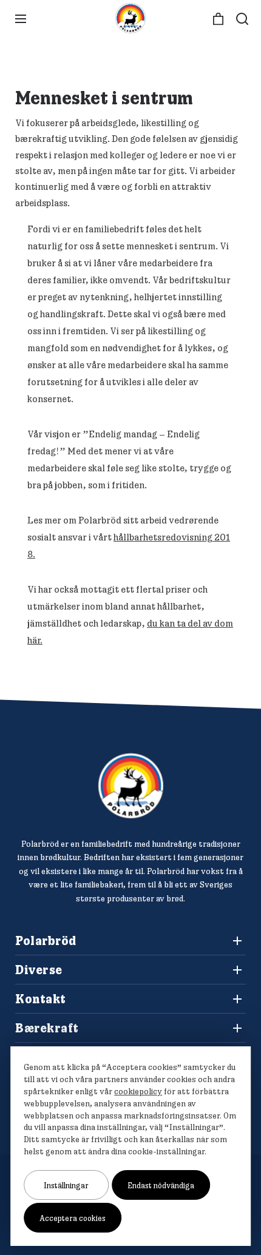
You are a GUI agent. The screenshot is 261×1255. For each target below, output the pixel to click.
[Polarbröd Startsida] (131, 786)
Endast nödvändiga (160, 1185)
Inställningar (66, 1185)
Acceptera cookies (72, 1218)
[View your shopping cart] (218, 19)
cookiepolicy (138, 1091)
